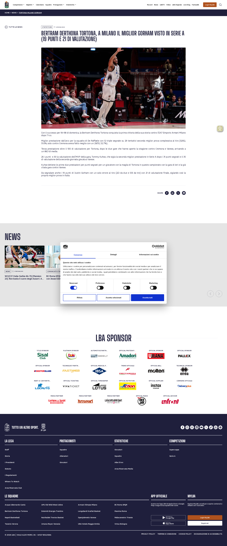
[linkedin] (184, 193)
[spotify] (220, 427)
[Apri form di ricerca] (220, 5)
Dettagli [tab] (113, 255)
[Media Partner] (56, 401)
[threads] (192, 427)
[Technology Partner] (71, 371)
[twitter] (178, 193)
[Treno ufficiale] (127, 371)
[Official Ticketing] (71, 386)
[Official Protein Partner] (127, 356)
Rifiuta (79, 298)
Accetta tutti (147, 298)
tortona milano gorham (30, 13)
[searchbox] (113, 3)
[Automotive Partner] (99, 356)
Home (7, 13)
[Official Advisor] (170, 401)
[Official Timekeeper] (99, 386)
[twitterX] (206, 427)
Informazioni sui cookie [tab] (149, 255)
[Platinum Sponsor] (71, 356)
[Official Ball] (156, 371)
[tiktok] (211, 427)
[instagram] (187, 427)
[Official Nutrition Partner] (127, 386)
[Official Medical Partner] (99, 371)
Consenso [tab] (78, 255)
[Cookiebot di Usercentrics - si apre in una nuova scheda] (153, 246)
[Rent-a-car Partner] (42, 386)
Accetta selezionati (113, 298)
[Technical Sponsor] (184, 371)
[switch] (100, 288)
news (14, 13)
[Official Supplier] (156, 386)
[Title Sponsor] (42, 356)
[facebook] (167, 193)
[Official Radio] (141, 401)
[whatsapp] (172, 193)
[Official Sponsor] (156, 356)
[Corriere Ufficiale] (184, 386)
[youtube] (201, 427)
